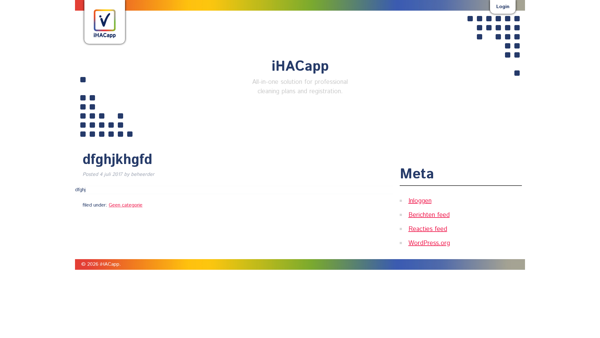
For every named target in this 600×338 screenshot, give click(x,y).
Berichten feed (429, 215)
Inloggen (420, 201)
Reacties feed (427, 229)
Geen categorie (125, 205)
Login (502, 6)
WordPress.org (429, 243)
